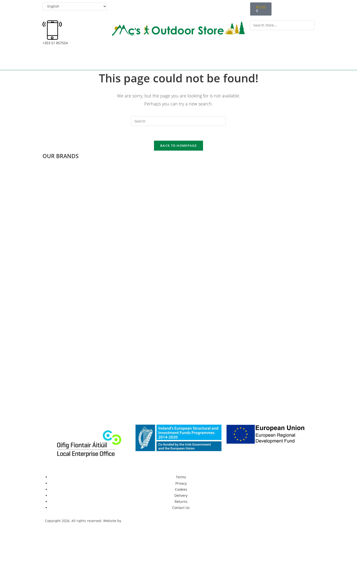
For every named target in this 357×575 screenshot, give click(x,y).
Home (60, 59)
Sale (286, 59)
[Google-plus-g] (77, 412)
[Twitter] (64, 412)
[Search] (256, 35)
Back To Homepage (178, 145)
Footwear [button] (189, 59)
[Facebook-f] (51, 412)
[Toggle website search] (302, 60)
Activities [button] (87, 59)
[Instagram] (90, 412)
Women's (152, 59)
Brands (262, 59)
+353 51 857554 (55, 43)
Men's (120, 59)
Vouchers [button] (228, 59)
